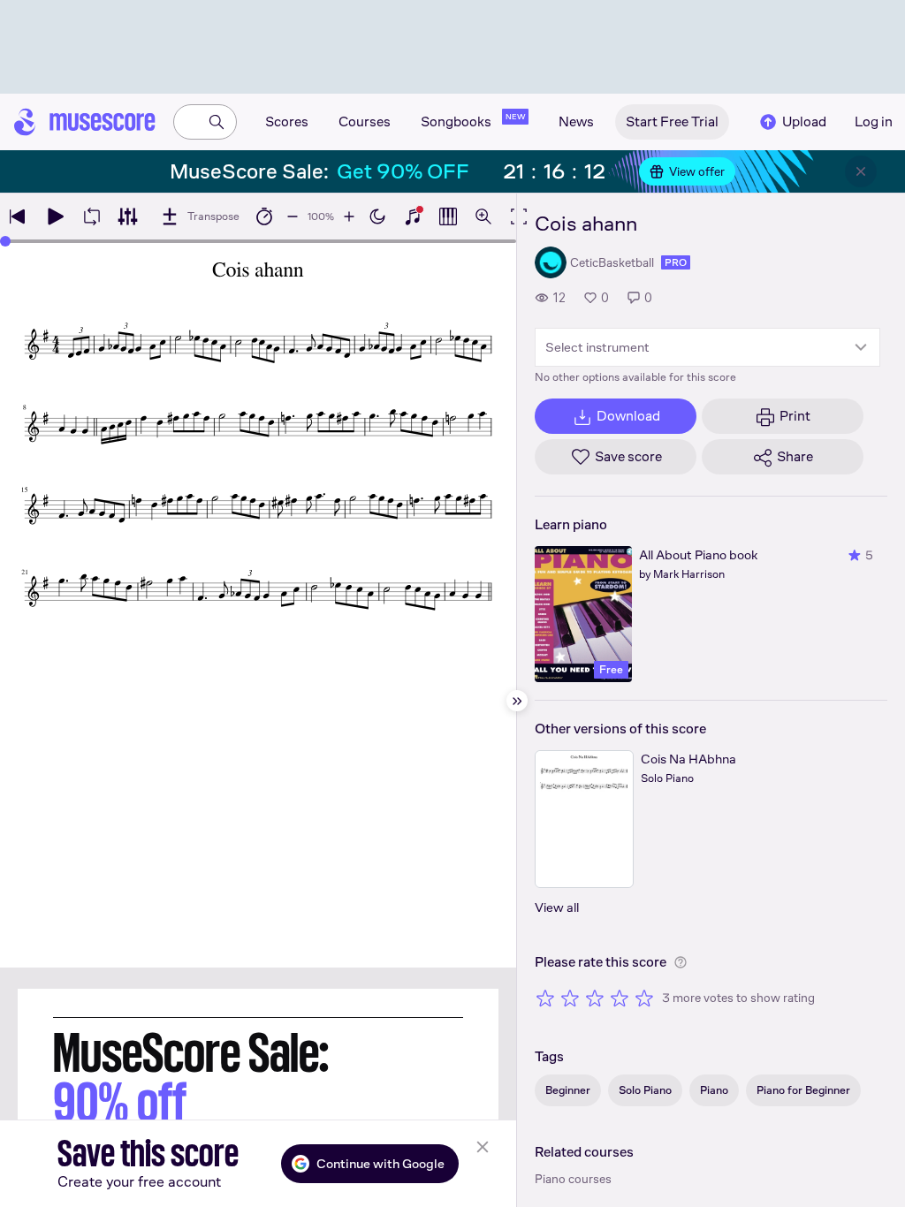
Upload (804, 121)
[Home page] (85, 122)
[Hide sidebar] (517, 700)
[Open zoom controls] (483, 216)
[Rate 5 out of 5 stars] (644, 997)
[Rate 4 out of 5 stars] (619, 997)
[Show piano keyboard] (412, 216)
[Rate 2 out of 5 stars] (570, 997)
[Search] (216, 122)
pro (676, 262)
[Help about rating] (680, 962)
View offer (697, 171)
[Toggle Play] (54, 216)
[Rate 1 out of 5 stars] (545, 997)
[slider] (5, 241)
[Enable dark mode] (377, 216)
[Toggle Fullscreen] (518, 216)
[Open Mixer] (127, 216)
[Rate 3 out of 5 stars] (594, 997)
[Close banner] (861, 171)
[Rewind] (17, 216)
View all (557, 907)
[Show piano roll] (448, 216)
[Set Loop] (92, 216)
